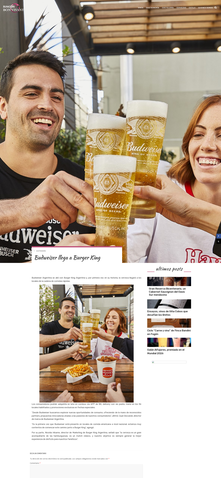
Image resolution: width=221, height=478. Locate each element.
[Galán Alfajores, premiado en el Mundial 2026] (169, 342)
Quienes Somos (205, 8)
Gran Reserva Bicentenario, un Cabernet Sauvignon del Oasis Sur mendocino (167, 291)
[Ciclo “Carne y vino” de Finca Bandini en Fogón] (169, 323)
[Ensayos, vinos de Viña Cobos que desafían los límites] (169, 304)
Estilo (192, 8)
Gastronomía (152, 8)
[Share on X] (218, 241)
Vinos (140, 8)
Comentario (35, 463)
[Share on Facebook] (218, 236)
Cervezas (181, 8)
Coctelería (168, 8)
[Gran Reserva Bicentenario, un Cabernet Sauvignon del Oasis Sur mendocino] (169, 281)
